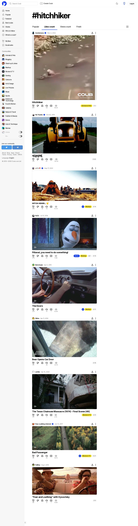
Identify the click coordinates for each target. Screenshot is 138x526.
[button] (127, 26)
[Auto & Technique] (12, 124)
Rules (15, 154)
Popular (8, 15)
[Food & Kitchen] (12, 104)
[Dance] (12, 120)
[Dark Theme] (117, 3)
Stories (7, 27)
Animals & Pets (86, 105)
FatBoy (37, 465)
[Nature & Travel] (12, 112)
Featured (8, 19)
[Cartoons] (12, 80)
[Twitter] (7, 147)
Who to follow (10, 31)
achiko (37, 372)
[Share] (92, 33)
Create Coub (48, 3)
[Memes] (12, 128)
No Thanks (39, 114)
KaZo (37, 215)
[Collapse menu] (25, 522)
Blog (8, 153)
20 (94, 159)
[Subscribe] (20, 132)
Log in (132, 4)
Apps (12, 153)
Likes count (49, 26)
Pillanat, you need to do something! (50, 252)
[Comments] (42, 106)
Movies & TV (87, 415)
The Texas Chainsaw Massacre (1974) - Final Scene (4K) (61, 411)
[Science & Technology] (12, 100)
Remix (77, 256)
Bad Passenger (40, 452)
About (4, 153)
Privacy (9, 154)
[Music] (12, 92)
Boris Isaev (39, 265)
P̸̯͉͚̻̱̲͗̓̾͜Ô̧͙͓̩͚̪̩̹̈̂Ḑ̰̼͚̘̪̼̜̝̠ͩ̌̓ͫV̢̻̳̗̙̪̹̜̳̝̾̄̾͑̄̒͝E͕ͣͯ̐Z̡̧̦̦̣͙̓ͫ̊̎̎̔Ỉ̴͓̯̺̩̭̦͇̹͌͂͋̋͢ (37, 155)
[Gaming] (12, 76)
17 (94, 309)
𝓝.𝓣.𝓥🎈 (38, 168)
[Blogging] (12, 59)
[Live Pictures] (12, 88)
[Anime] (12, 132)
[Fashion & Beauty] (12, 116)
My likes (8, 41)
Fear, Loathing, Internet (43, 424)
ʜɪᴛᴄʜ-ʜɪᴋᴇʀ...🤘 (40, 203)
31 (94, 415)
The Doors (37, 306)
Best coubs (9, 23)
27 (94, 456)
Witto (37, 318)
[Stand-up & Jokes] (12, 63)
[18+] (20, 136)
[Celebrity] (12, 108)
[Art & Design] (12, 84)
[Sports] (12, 96)
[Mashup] (12, 67)
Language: (8, 158)
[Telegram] (17, 147)
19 (94, 363)
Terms (4, 154)
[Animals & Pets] (12, 55)
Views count (65, 26)
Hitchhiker (37, 102)
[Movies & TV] (12, 71)
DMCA (20, 154)
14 (94, 206)
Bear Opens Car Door (43, 359)
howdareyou (39, 33)
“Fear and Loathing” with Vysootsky (51, 497)
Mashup (88, 206)
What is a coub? (10, 35)
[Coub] (4, 3)
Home (7, 11)
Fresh (78, 26)
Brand (17, 153)
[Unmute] (35, 150)
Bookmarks (9, 45)
